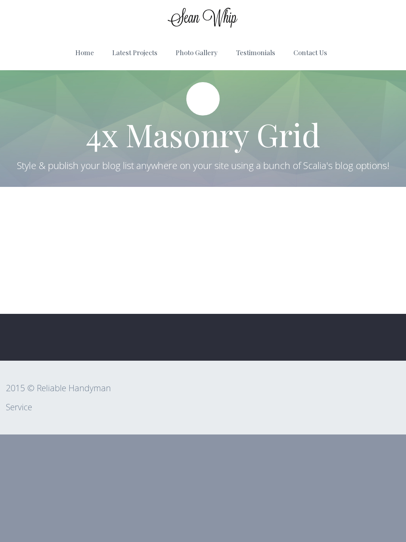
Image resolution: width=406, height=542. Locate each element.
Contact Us (310, 52)
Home (84, 52)
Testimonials (255, 52)
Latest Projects (134, 52)
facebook (384, 337)
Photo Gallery (197, 52)
